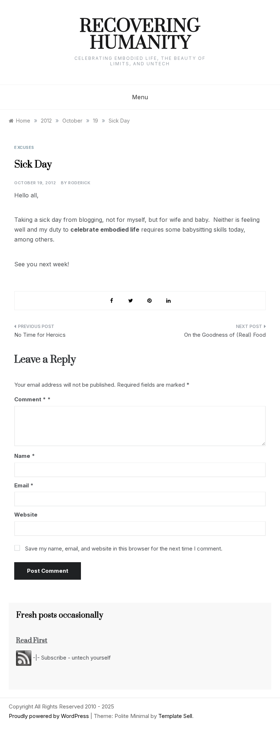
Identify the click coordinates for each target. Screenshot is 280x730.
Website (26, 514)
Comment (30, 399)
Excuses (24, 147)
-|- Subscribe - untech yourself (71, 657)
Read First (31, 640)
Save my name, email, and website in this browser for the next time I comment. (123, 548)
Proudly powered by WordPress (49, 715)
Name (24, 455)
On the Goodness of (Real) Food (225, 334)
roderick (79, 182)
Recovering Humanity (140, 35)
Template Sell (175, 715)
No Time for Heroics (40, 334)
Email (24, 485)
